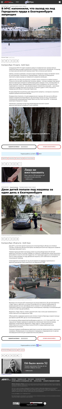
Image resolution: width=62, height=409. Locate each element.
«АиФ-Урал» (12, 57)
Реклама (14, 379)
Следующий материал (32, 404)
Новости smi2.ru (6, 182)
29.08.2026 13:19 (4, 187)
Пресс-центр (31, 379)
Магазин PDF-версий (40, 379)
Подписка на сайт (22, 379)
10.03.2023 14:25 (5, 6)
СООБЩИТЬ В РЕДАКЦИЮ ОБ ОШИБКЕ (51, 380)
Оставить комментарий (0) (49, 146)
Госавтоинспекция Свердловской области (11, 235)
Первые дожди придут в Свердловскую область (30, 134)
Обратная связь (38, 380)
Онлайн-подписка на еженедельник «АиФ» (22, 380)
